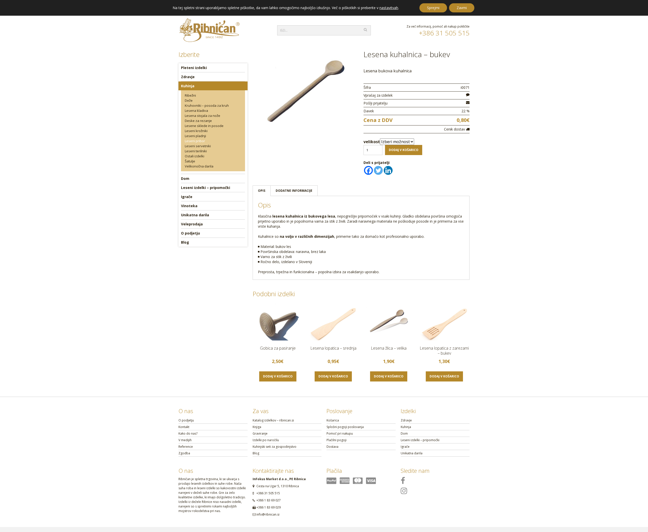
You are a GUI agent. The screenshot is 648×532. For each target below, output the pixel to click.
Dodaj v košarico (403, 150)
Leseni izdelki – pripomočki (205, 187)
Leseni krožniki (196, 131)
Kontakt (183, 427)
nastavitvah (388, 8)
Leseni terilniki (196, 151)
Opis (261, 190)
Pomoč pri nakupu (340, 433)
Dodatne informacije (294, 190)
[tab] (262, 190)
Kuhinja (187, 85)
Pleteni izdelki (194, 67)
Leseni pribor (195, 141)
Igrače (186, 196)
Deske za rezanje (198, 120)
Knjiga (257, 427)
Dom (185, 178)
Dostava (332, 446)
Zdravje (188, 76)
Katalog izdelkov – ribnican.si (273, 420)
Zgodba (184, 453)
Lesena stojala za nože (202, 115)
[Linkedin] (388, 170)
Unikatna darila (195, 214)
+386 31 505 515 (444, 32)
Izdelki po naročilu (266, 440)
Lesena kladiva (196, 110)
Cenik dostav (455, 129)
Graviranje (260, 433)
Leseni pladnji (195, 136)
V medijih (185, 440)
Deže (189, 100)
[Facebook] (368, 170)
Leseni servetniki (198, 146)
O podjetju (190, 233)
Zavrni (462, 7)
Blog (185, 242)
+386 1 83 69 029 (268, 507)
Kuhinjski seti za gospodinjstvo (274, 446)
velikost (371, 141)
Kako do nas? (187, 433)
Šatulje (190, 161)
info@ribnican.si (267, 514)
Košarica (333, 420)
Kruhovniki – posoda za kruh (207, 105)
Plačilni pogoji (337, 440)
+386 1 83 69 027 (268, 500)
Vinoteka (189, 205)
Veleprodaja (192, 224)
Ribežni (190, 95)
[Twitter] (378, 170)
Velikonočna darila (199, 166)
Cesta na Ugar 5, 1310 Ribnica (277, 486)
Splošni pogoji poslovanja (345, 427)
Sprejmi (433, 7)
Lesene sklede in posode (204, 125)
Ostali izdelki (194, 156)
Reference (185, 446)
